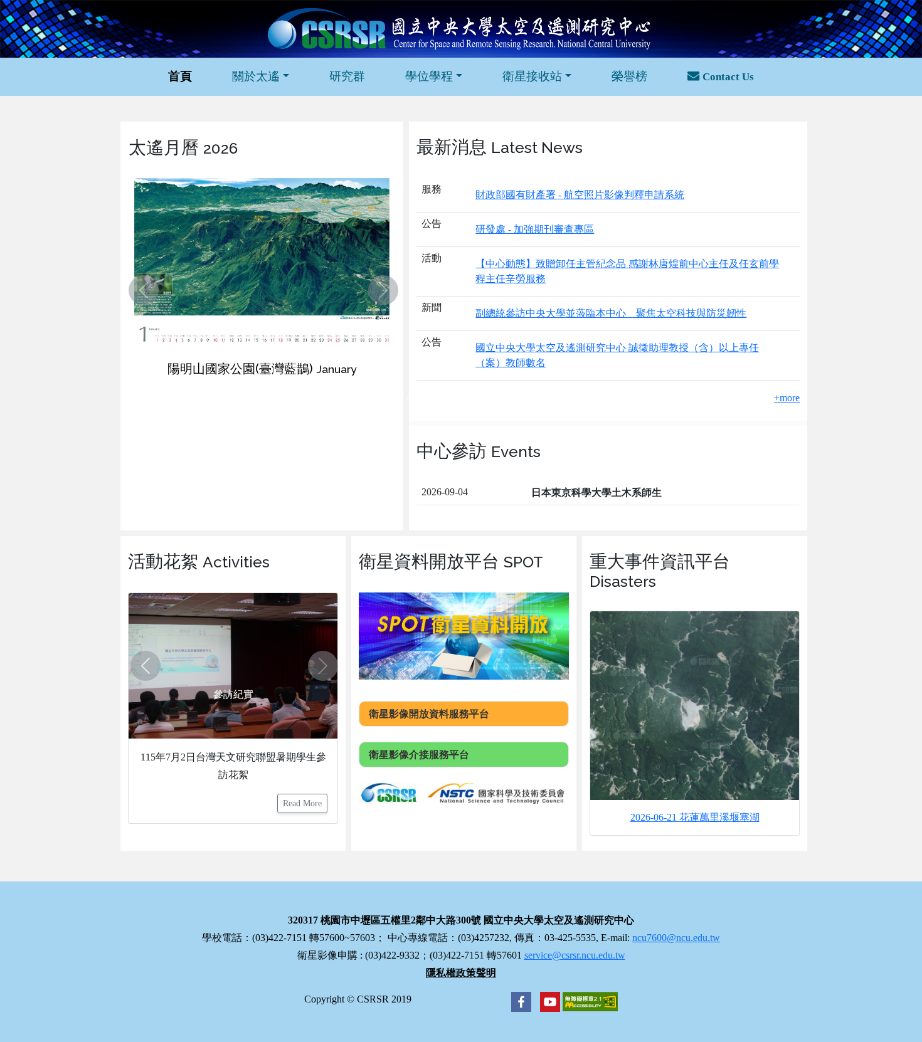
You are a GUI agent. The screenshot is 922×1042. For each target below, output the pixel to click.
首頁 (180, 76)
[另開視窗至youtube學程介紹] (547, 1000)
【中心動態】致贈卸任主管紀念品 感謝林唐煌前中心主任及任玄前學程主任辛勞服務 (627, 271)
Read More (302, 803)
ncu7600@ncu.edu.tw (676, 937)
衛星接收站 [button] (532, 76)
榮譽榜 (629, 76)
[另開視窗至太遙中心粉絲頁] (521, 1000)
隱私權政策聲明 (461, 972)
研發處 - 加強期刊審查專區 (534, 229)
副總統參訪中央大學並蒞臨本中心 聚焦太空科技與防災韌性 (610, 313)
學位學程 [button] (429, 76)
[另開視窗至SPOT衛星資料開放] (464, 634)
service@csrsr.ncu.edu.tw (574, 955)
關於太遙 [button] (256, 76)
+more (787, 397)
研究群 (347, 76)
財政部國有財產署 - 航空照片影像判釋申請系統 (579, 194)
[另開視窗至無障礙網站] (590, 1000)
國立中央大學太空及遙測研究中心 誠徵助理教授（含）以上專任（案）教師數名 (617, 355)
